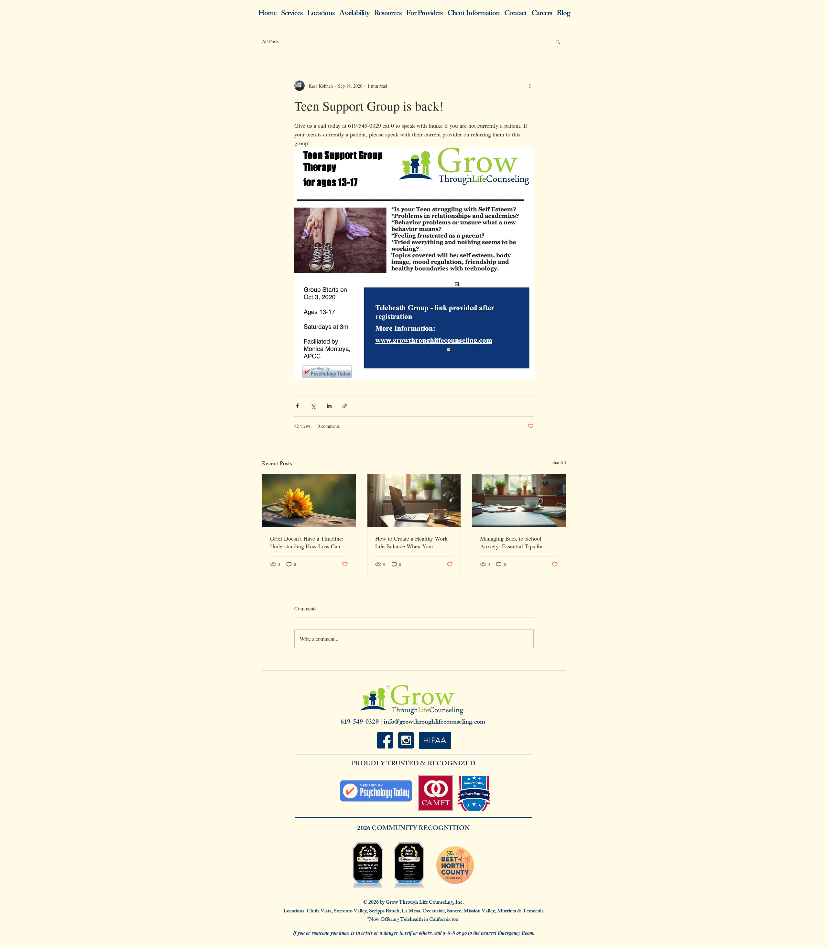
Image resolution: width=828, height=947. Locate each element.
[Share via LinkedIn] (329, 406)
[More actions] (530, 86)
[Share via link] (345, 406)
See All (559, 462)
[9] (385, 740)
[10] (406, 740)
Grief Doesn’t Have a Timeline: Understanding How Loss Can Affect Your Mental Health (306, 542)
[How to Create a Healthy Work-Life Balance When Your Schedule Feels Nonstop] (414, 500)
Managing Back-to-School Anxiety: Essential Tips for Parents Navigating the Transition (511, 542)
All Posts (270, 41)
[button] (558, 41)
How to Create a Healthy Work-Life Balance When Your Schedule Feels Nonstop (412, 542)
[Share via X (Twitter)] (313, 406)
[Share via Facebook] (297, 406)
